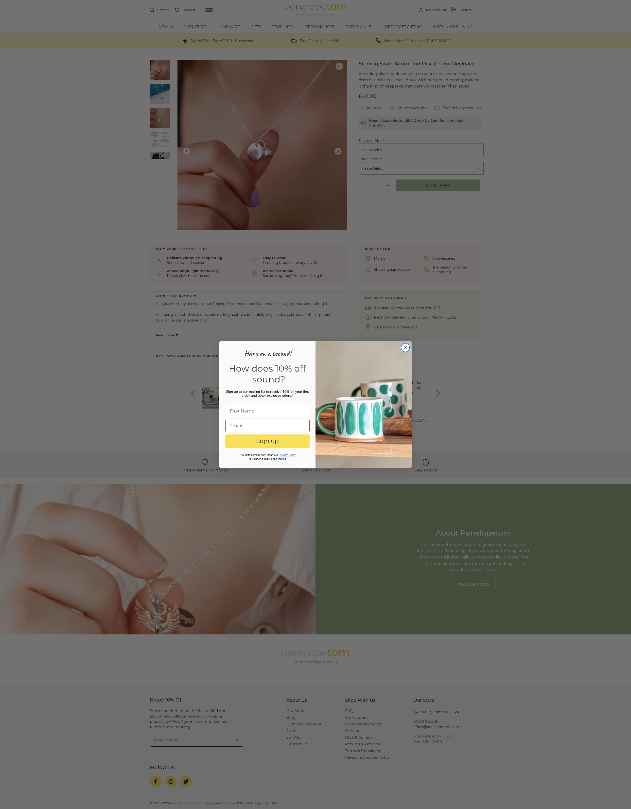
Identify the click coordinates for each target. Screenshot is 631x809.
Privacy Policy (287, 454)
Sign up (267, 441)
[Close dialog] (405, 347)
